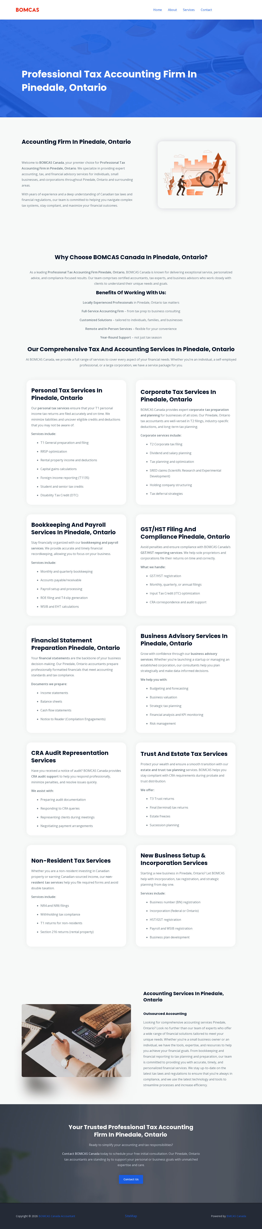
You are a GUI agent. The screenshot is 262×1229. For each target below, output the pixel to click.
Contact (206, 10)
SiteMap (131, 1216)
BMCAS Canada (236, 1216)
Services (189, 10)
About (172, 10)
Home (157, 10)
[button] (232, 10)
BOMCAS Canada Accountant (57, 1216)
